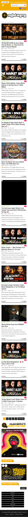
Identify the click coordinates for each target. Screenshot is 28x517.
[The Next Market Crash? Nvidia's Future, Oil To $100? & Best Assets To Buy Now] (14, 388)
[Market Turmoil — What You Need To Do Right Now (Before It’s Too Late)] (14, 236)
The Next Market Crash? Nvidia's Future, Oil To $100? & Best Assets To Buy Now (13, 400)
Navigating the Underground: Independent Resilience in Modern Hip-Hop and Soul (12, 478)
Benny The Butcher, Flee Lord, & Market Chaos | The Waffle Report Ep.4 (12, 163)
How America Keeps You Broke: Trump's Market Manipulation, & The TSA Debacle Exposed (13, 287)
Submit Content (19, 514)
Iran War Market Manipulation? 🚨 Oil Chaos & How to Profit (12, 363)
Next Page (21, 418)
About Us (11, 514)
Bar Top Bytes (4, 159)
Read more (3, 59)
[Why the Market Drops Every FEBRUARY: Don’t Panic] (14, 313)
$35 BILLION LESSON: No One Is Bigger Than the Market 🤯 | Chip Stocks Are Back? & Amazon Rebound (12, 45)
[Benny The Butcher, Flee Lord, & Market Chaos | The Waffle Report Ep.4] (14, 150)
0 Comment (24, 59)
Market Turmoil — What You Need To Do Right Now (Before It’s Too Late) (13, 248)
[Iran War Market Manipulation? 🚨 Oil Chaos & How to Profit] (14, 350)
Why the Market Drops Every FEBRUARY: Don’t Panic (12, 325)
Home (2, 22)
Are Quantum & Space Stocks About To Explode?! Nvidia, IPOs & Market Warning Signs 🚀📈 (13, 124)
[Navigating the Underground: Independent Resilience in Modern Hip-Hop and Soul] (14, 472)
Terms (6, 514)
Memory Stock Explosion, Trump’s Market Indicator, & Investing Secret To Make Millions (13, 85)
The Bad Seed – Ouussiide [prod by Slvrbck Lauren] (12, 2)
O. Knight (5, 48)
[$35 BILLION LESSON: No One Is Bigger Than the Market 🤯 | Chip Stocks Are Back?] (14, 32)
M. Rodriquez (6, 165)
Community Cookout (5, 41)
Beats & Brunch (10, 159)
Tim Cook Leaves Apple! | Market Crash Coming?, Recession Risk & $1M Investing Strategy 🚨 (13, 210)
